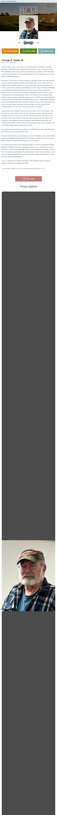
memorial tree (19, 168)
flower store (42, 168)
